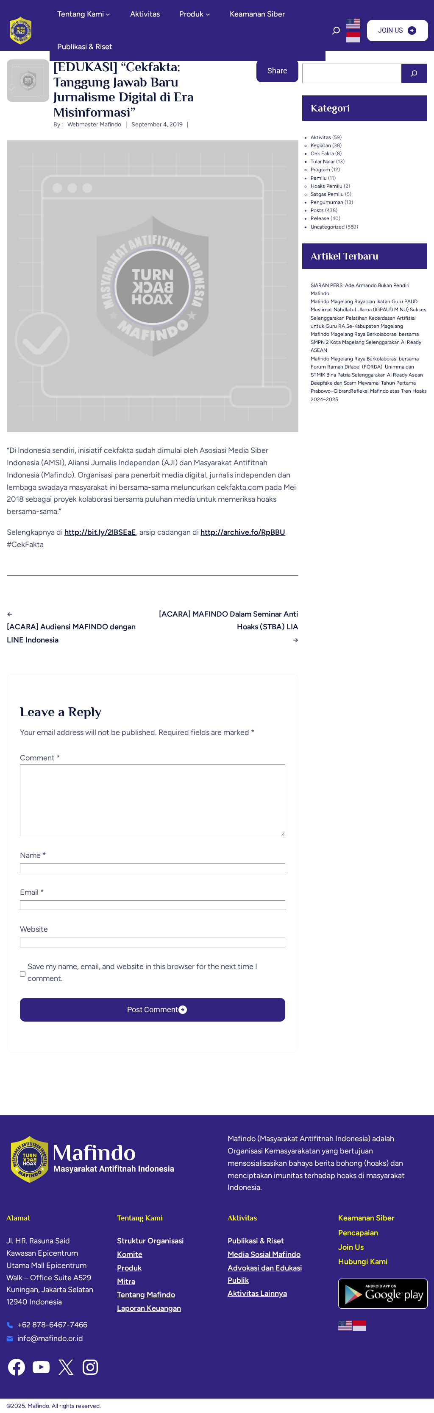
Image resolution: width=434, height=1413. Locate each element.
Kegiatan (321, 145)
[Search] (414, 73)
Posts (317, 210)
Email (32, 892)
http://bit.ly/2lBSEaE (100, 532)
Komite (129, 1254)
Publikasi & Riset (256, 1240)
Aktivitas (321, 137)
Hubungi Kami (363, 1261)
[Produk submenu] (208, 14)
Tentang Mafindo (146, 1294)
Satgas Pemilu (327, 194)
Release (320, 218)
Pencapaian (358, 1232)
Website (34, 929)
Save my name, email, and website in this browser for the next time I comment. (142, 972)
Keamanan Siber (366, 1218)
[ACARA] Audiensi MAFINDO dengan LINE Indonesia (71, 633)
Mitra (126, 1281)
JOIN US (390, 30)
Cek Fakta (322, 153)
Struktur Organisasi (150, 1240)
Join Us (351, 1247)
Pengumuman (327, 202)
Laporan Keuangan (149, 1308)
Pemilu (319, 178)
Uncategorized (328, 227)
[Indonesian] (353, 37)
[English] (353, 23)
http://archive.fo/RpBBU (242, 532)
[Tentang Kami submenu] (108, 14)
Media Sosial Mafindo (264, 1254)
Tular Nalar (323, 162)
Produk (129, 1268)
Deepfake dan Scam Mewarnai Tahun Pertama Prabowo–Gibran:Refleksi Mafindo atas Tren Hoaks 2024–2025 (369, 391)
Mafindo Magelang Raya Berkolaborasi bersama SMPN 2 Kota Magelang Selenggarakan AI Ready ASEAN (366, 342)
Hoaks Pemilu (326, 186)
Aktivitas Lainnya (257, 1293)
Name (33, 855)
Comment (40, 757)
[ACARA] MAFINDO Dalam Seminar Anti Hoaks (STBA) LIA (228, 620)
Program (320, 170)
